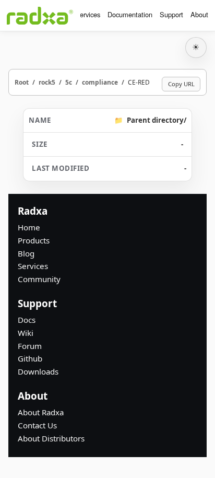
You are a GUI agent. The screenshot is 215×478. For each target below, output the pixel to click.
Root (22, 82)
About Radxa (41, 412)
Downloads (38, 371)
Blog (26, 253)
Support (171, 14)
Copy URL (181, 84)
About (199, 14)
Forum (30, 346)
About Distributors (51, 438)
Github (30, 358)
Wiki (25, 333)
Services (87, 14)
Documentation (130, 14)
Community (39, 279)
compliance (100, 82)
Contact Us (37, 425)
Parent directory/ (156, 120)
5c (68, 82)
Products (34, 240)
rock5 (47, 82)
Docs (26, 319)
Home (29, 227)
